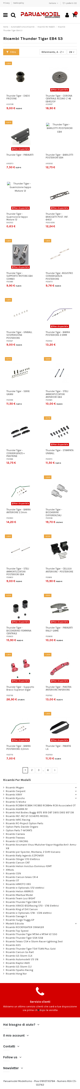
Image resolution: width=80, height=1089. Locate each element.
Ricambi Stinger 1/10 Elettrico (23, 859)
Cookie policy (18, 3)
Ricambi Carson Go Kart (20, 952)
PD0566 (9, 459)
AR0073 (9, 163)
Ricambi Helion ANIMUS (19, 891)
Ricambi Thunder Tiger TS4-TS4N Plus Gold (30, 948)
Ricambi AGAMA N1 (17, 809)
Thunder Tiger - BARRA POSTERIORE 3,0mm (18, 747)
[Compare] (33, 74)
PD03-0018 (50, 222)
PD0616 (49, 577)
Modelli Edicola (15, 923)
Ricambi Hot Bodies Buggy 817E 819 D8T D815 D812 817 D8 (40, 812)
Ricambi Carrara (15, 834)
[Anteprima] (33, 81)
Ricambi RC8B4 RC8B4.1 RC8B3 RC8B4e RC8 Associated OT (41, 805)
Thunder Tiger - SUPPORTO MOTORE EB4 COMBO (19, 276)
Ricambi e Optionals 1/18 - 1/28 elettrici (29, 912)
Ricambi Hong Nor (16, 973)
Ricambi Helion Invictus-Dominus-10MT (29, 866)
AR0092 (49, 163)
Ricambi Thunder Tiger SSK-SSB (24, 937)
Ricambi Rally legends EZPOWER (25, 855)
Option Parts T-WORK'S (19, 830)
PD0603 (9, 577)
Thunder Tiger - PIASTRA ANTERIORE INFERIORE (58, 688)
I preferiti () (71, 3)
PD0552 (49, 341)
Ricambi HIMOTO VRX (18, 884)
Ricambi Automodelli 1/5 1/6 (22, 959)
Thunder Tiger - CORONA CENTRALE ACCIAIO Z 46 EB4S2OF (59, 98)
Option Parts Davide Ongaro (22, 826)
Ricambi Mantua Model (19, 895)
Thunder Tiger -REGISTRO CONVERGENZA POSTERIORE (59, 276)
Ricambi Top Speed (17, 930)
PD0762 (49, 695)
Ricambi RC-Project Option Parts (24, 823)
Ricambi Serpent (15, 791)
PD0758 (9, 695)
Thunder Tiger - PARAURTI (19, 155)
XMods (10, 869)
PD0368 (9, 281)
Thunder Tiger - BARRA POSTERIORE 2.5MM (58, 334)
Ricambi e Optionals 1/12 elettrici (25, 887)
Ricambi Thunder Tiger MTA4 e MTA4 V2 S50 (31, 934)
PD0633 (9, 636)
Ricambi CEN (13, 873)
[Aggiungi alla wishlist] (33, 67)
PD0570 (49, 459)
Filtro (13, 52)
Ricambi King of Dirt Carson (22, 909)
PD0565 (49, 400)
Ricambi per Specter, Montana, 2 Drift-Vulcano (33, 851)
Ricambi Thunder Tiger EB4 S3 (23, 902)
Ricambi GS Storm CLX (19, 955)
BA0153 (9, 222)
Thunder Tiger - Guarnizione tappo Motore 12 (17, 217)
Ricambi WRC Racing (18, 819)
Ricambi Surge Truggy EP (20, 919)
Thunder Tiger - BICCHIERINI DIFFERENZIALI (54, 512)
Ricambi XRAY (14, 794)
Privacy (6, 3)
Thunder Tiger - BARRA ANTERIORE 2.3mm (18, 511)
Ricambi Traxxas (15, 837)
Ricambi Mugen (15, 787)
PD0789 (49, 754)
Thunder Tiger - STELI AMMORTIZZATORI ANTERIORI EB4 (57, 394)
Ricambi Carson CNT (18, 862)
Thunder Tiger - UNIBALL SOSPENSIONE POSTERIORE (19, 335)
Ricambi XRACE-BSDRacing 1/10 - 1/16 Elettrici (32, 905)
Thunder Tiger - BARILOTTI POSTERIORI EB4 (59, 156)
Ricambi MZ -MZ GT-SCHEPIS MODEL (27, 816)
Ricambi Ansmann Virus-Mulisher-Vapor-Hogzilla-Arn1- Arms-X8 (41, 846)
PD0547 (9, 341)
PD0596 (49, 518)
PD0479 (49, 281)
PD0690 (49, 636)
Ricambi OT (12, 880)
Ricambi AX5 (13, 945)
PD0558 (9, 400)
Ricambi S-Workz (16, 801)
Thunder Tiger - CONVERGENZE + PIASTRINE (15, 453)
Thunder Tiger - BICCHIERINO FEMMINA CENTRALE (18, 630)
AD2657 (49, 104)
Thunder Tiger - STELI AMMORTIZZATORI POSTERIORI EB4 (17, 571)
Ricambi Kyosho (15, 798)
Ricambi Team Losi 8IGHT (20, 898)
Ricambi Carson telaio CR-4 (22, 877)
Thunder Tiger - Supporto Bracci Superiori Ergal (20, 688)
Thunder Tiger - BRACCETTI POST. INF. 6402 (57, 217)
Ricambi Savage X (16, 916)
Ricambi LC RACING (17, 841)
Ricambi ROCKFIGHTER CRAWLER (25, 927)
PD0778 (9, 754)
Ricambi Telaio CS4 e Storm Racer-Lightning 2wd (34, 941)
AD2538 (9, 104)
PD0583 (9, 518)
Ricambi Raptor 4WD (18, 963)
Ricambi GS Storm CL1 (19, 966)
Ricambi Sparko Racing (19, 970)
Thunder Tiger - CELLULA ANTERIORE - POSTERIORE (59, 570)
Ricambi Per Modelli (17, 780)
